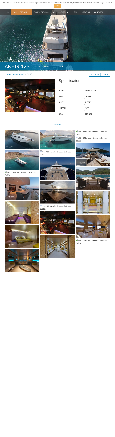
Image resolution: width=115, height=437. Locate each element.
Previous (95, 75)
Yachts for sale (20, 12)
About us (86, 12)
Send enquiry (43, 66)
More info (57, 125)
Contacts (98, 12)
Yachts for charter (42, 12)
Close (57, 6)
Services (62, 12)
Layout (60, 66)
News (75, 12)
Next (105, 75)
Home (8, 74)
